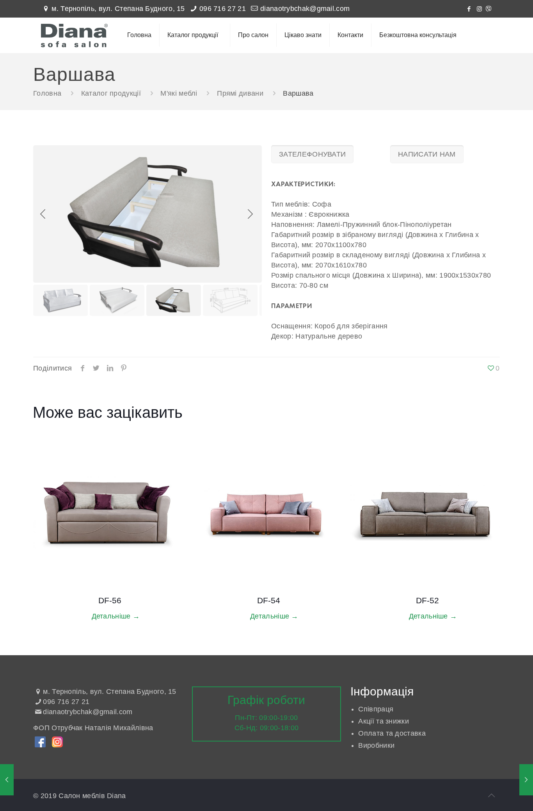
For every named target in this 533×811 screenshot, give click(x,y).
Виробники (376, 745)
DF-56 (109, 600)
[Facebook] (469, 8)
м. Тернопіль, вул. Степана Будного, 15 (118, 8)
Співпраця (375, 709)
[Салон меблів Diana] (74, 35)
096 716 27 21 (222, 8)
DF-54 (268, 600)
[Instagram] (479, 8)
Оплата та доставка (391, 733)
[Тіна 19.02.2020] (7, 779)
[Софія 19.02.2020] (526, 779)
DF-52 (427, 600)
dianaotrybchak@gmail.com (305, 8)
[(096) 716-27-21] (489, 8)
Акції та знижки (383, 721)
